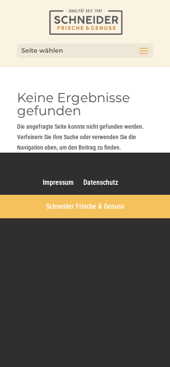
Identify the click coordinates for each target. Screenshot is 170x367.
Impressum (58, 182)
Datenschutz (100, 182)
